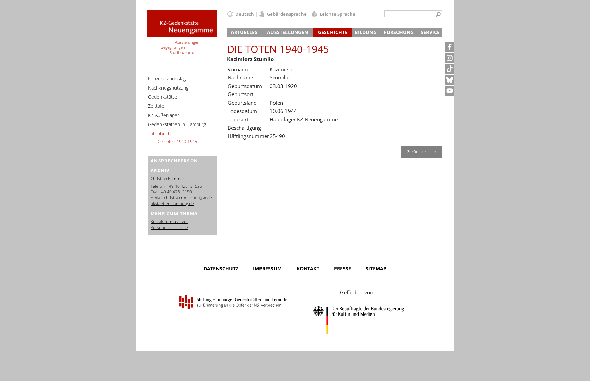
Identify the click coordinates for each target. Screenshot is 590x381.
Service (430, 32)
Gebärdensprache (287, 14)
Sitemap (376, 268)
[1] (438, 14)
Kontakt (308, 268)
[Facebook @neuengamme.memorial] (449, 47)
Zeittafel (156, 106)
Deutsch (244, 14)
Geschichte (333, 32)
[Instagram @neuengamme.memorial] (449, 58)
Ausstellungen (287, 32)
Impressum (267, 268)
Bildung (366, 32)
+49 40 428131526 (184, 186)
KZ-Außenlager (163, 115)
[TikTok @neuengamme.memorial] (449, 69)
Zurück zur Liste (421, 151)
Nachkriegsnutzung (168, 88)
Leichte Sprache (337, 14)
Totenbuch (159, 133)
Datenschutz (220, 268)
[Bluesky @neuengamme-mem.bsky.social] (449, 80)
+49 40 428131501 (176, 192)
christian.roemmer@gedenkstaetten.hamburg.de (181, 200)
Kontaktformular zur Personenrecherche (169, 224)
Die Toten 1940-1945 (176, 141)
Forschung (399, 32)
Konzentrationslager (169, 78)
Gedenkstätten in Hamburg (177, 124)
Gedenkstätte (162, 96)
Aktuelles (244, 32)
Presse (342, 268)
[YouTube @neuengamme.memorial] (449, 91)
